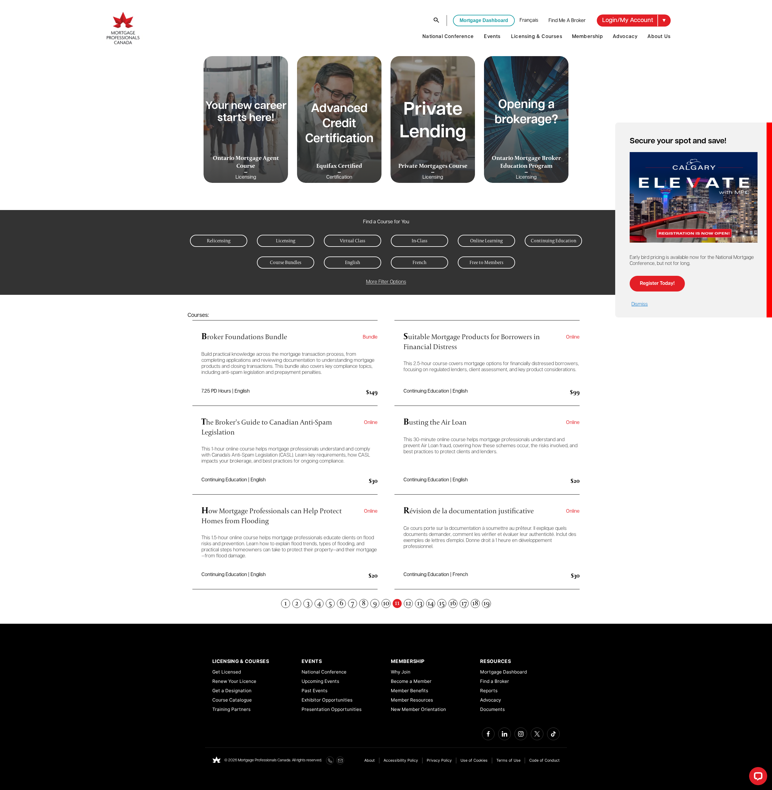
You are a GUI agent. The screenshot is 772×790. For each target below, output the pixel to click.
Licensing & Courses (536, 36)
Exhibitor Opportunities (327, 700)
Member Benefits (409, 690)
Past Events (314, 690)
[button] (634, 20)
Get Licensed (226, 672)
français (529, 20)
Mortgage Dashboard (484, 20)
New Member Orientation (418, 709)
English (352, 262)
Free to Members (486, 262)
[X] (537, 734)
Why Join (400, 672)
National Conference (448, 36)
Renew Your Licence (234, 681)
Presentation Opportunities (332, 709)
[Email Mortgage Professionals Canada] (340, 760)
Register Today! (657, 283)
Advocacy (625, 36)
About (369, 760)
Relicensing (218, 240)
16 (453, 603)
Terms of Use (508, 760)
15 (442, 603)
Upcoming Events (320, 681)
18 (475, 603)
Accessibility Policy (401, 760)
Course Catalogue (232, 700)
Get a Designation (232, 690)
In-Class (419, 240)
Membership (587, 36)
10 (386, 603)
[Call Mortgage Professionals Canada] (330, 760)
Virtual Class (352, 240)
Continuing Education (553, 240)
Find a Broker (494, 681)
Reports (489, 690)
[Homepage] (216, 760)
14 (431, 603)
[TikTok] (553, 734)
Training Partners (231, 709)
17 (464, 603)
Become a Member (411, 681)
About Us (659, 36)
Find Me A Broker (567, 20)
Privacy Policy (439, 760)
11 (397, 603)
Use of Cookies (474, 760)
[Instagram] (520, 734)
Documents (492, 709)
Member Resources (412, 700)
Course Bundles (285, 262)
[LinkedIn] (504, 734)
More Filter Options (386, 282)
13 (419, 603)
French (419, 262)
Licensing (285, 240)
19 (486, 603)
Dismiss (639, 304)
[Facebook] (488, 734)
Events (492, 36)
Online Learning (486, 240)
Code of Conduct (544, 760)
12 (408, 603)
